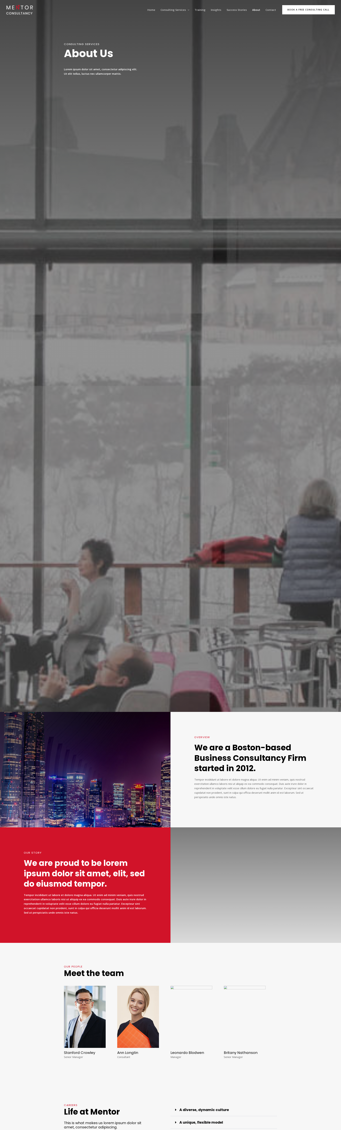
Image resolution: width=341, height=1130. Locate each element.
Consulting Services (173, 10)
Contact (271, 10)
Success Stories (237, 10)
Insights (216, 10)
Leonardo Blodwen (187, 1052)
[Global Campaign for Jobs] (19, 9)
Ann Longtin (127, 1052)
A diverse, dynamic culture (204, 1109)
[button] (308, 9)
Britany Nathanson (241, 1052)
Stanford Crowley (79, 1052)
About (256, 10)
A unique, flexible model (201, 1122)
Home (151, 10)
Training (200, 10)
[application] (187, 10)
